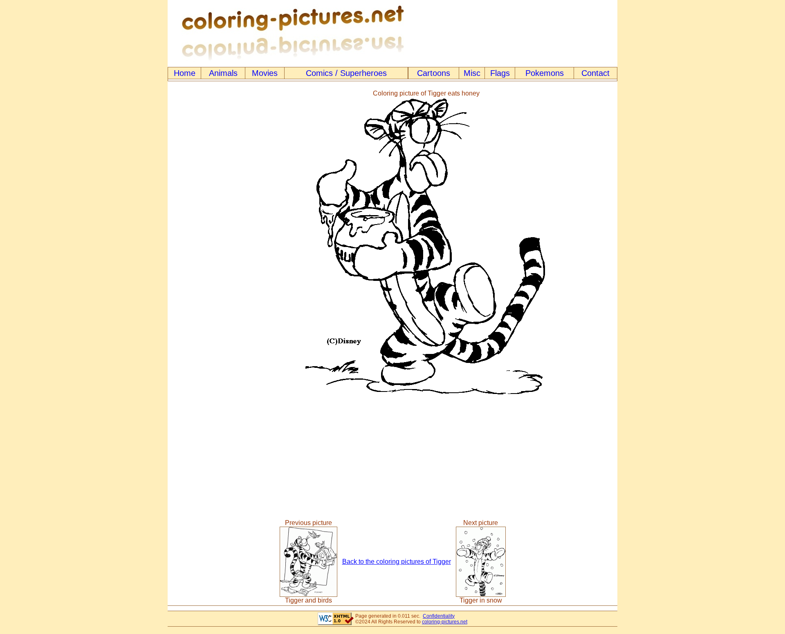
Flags (500, 73)
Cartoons (433, 73)
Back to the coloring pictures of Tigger (396, 561)
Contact (595, 73)
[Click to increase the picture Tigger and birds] (308, 594)
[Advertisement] (201, 242)
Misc (472, 73)
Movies (265, 73)
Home (184, 73)
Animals (223, 73)
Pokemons (544, 73)
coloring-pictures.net (444, 622)
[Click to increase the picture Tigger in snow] (481, 594)
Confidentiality (439, 616)
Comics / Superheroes (346, 73)
